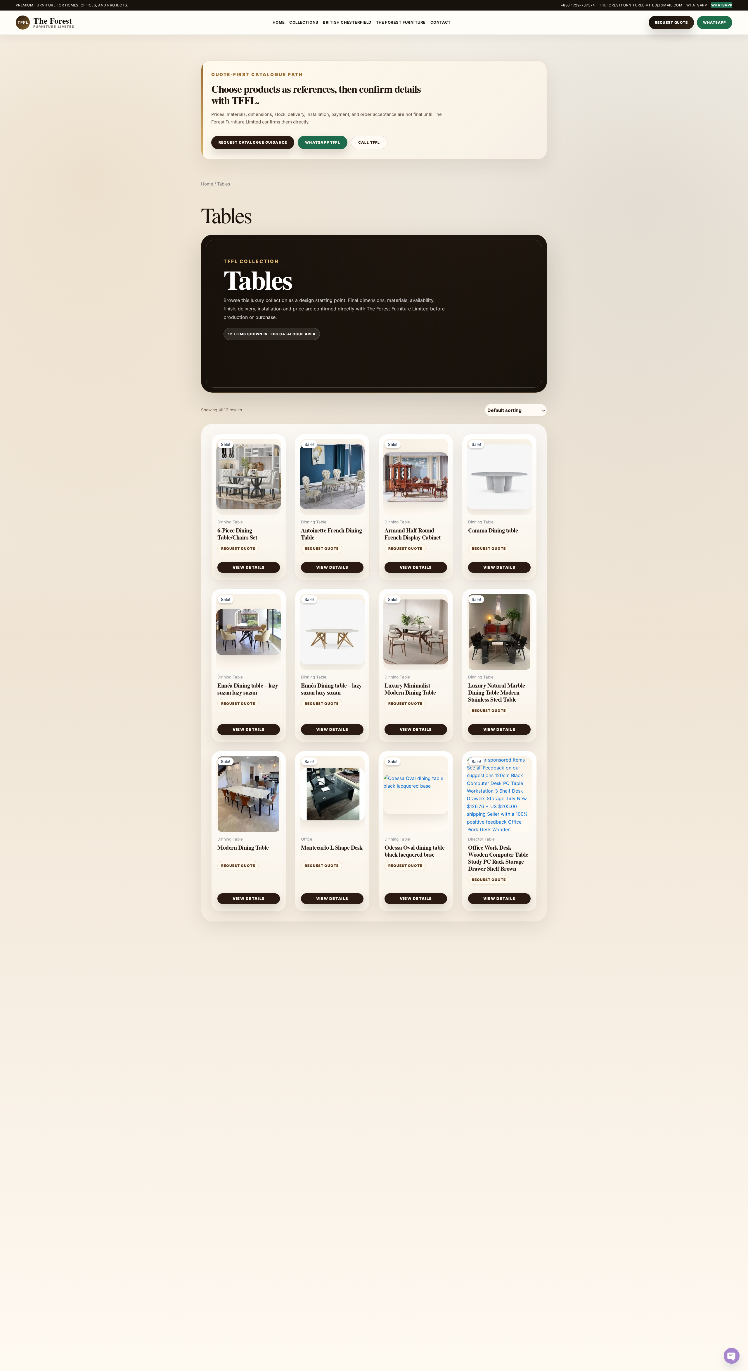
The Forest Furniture (401, 22)
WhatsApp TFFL (322, 142)
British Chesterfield (347, 22)
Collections (303, 22)
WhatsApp (696, 5)
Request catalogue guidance (253, 142)
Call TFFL (369, 142)
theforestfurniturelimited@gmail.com (640, 5)
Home (279, 22)
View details (249, 567)
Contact (440, 22)
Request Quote (671, 22)
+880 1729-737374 (578, 5)
